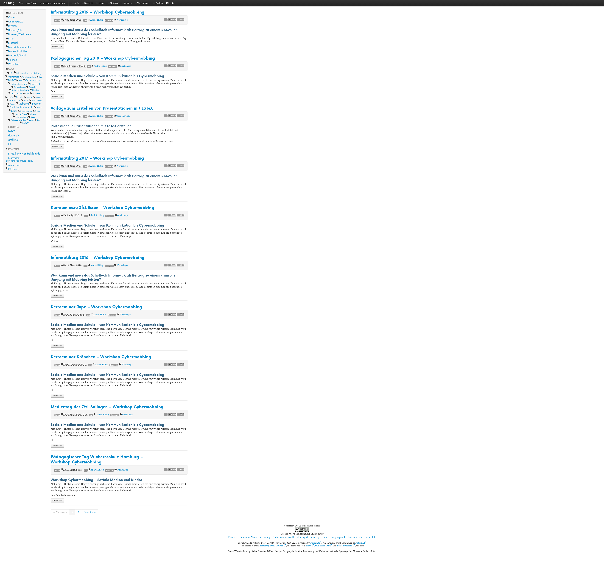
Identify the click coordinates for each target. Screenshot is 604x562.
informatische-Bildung (28, 73)
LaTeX (25, 123)
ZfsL (11, 73)
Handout (35, 84)
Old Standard (322, 545)
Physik (39, 107)
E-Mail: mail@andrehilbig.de (24, 153)
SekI (38, 120)
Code (76, 3)
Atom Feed (14, 165)
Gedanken (33, 87)
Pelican (314, 542)
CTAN (27, 93)
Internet (29, 97)
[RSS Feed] (172, 3)
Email (173, 20)
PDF (181, 20)
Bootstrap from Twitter (271, 545)
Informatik (16, 93)
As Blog (8, 3)
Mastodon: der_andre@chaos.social (19, 159)
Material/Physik (17, 55)
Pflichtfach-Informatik (21, 107)
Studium (35, 90)
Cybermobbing (33, 80)
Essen (101, 3)
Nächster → (90, 512)
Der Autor (31, 3)
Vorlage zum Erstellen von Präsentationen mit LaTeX (102, 108)
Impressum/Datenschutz (52, 3)
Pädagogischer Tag (18, 120)
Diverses (88, 3)
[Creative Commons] (176, 3)
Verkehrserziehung (29, 77)
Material (114, 3)
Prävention (13, 76)
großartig (39, 97)
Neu (21, 3)
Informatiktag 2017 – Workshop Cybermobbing (97, 158)
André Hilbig (96, 19)
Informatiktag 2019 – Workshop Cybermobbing (97, 12)
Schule (19, 97)
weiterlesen (57, 46)
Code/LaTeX (15, 21)
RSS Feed (13, 169)
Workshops (142, 3)
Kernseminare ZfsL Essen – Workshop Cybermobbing (102, 207)
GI (9, 144)
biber (14, 111)
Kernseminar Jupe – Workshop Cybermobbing (96, 307)
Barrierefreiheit (20, 87)
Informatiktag (21, 116)
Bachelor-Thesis (20, 114)
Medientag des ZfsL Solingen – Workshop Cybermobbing (107, 407)
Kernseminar (15, 100)
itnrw (41, 77)
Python (359, 542)
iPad (20, 80)
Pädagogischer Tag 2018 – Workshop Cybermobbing (103, 58)
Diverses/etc (15, 30)
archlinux (13, 139)
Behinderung (36, 100)
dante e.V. (13, 135)
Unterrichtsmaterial (20, 90)
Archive (159, 3)
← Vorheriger (60, 512)
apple (26, 100)
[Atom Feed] (167, 3)
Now (309, 545)
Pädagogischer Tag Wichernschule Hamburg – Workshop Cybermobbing (97, 459)
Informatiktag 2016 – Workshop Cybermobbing (97, 257)
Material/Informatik (19, 47)
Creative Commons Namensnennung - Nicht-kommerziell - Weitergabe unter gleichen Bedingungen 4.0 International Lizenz (300, 537)
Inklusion (33, 114)
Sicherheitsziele (26, 111)
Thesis (37, 111)
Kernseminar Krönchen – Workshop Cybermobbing (101, 357)
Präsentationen (19, 84)
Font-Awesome (345, 545)
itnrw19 (10, 97)
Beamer (36, 103)
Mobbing (24, 103)
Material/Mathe (17, 51)
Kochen (13, 104)
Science (128, 3)
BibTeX (12, 80)
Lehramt (36, 93)
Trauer (33, 117)
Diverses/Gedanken (19, 34)
